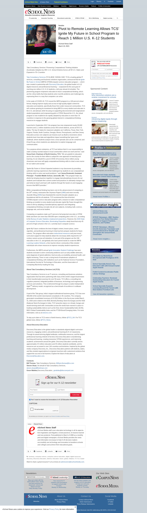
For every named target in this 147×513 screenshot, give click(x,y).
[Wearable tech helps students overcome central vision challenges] (100, 188)
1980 (63, 192)
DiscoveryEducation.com (35, 356)
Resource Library (30, 6)
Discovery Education (56, 84)
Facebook (111, 499)
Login (92, 1)
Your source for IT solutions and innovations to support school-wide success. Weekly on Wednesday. (59, 484)
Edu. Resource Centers (44, 6)
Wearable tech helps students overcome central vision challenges (106, 175)
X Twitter (110, 502)
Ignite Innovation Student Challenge (61, 250)
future (61, 458)
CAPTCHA (33, 403)
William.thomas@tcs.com (65, 363)
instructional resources (62, 233)
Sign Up (115, 74)
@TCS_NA (71, 317)
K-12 (78, 458)
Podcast (93, 6)
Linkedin (110, 504)
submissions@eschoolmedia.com (72, 462)
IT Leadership (33, 18)
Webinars (56, 6)
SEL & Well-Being (94, 18)
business (31, 456)
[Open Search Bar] (117, 18)
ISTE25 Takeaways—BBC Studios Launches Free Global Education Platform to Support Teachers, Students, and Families (105, 220)
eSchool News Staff (47, 427)
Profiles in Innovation (104, 6)
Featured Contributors (61, 2)
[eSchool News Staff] (32, 434)
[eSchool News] (40, 12)
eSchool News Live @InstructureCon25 (100, 212)
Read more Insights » (101, 239)
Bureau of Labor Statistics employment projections (48, 219)
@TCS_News (45, 320)
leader (82, 458)
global (66, 458)
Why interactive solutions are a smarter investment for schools (104, 96)
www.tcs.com (47, 313)
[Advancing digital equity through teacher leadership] (100, 133)
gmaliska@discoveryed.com (64, 370)
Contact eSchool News (86, 499)
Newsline (63, 6)
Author (30, 424)
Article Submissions (86, 502)
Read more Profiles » (101, 197)
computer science (40, 456)
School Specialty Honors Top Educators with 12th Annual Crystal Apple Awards (106, 265)
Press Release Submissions (86, 504)
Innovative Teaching (47, 18)
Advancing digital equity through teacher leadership (104, 120)
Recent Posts (38, 424)
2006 (39, 195)
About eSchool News (61, 499)
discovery (29, 458)
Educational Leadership (64, 18)
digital (68, 456)
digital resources (75, 456)
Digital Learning (107, 18)
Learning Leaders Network (36, 243)
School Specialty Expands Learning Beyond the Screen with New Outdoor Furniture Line (105, 288)
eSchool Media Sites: (31, 2)
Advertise (36, 501)
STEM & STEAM (79, 18)
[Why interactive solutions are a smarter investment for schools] (100, 109)
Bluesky (99, 1)
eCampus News (44, 2)
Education (56, 458)
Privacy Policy (66, 416)
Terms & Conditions (56, 416)
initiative (71, 458)
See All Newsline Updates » (104, 294)
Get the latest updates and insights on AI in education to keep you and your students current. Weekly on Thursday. (82, 484)
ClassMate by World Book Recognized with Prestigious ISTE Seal (105, 257)
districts (49, 458)
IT (75, 458)
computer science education (56, 456)
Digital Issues (73, 6)
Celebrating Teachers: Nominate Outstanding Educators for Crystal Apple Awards (106, 280)
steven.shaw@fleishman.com (37, 368)
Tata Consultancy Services (36, 77)
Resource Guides (84, 6)
